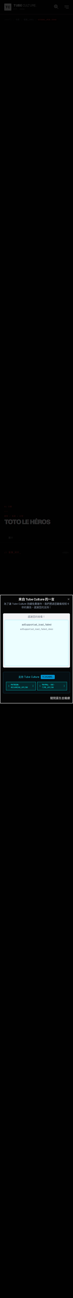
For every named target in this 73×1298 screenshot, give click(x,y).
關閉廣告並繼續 (60, 698)
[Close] (68, 599)
